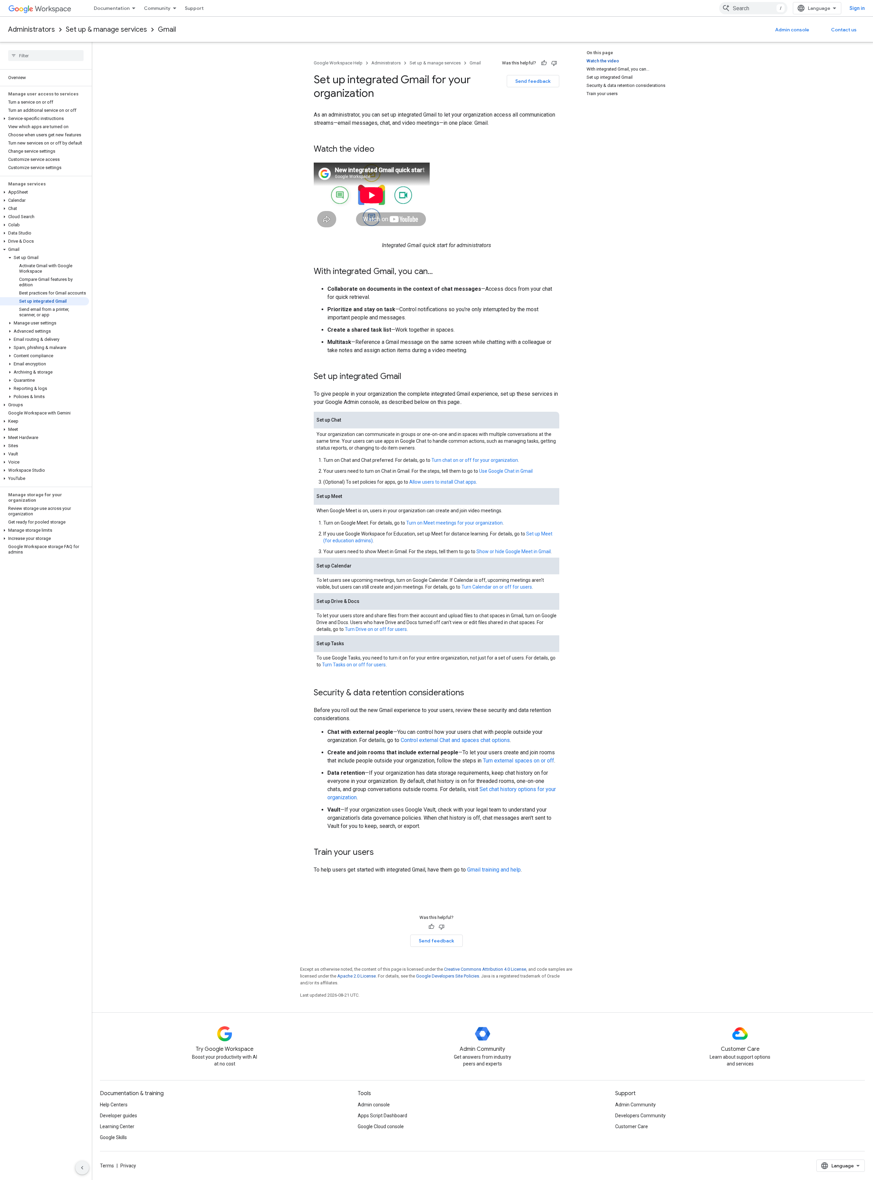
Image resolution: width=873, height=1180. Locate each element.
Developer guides (118, 1115)
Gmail (167, 29)
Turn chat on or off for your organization (474, 460)
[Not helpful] (554, 63)
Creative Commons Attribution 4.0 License (485, 969)
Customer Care (631, 1126)
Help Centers (114, 1104)
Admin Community (635, 1104)
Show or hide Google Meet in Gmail (513, 551)
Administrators (31, 29)
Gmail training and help (494, 869)
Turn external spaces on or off (518, 760)
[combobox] (753, 8)
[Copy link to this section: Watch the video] (381, 150)
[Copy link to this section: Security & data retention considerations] (471, 693)
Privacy (128, 1165)
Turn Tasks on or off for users (354, 664)
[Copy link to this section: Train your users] (380, 853)
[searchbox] (46, 55)
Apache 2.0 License (356, 976)
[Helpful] (544, 63)
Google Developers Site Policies (447, 976)
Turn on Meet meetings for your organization (454, 523)
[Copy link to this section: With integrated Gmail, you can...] (439, 272)
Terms (107, 1165)
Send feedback (533, 81)
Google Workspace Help (338, 62)
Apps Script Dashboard (382, 1115)
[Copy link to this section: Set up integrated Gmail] (408, 377)
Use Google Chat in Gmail (506, 471)
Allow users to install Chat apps (442, 482)
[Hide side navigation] (82, 1168)
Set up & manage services (106, 29)
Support (194, 8)
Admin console (792, 30)
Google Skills (113, 1137)
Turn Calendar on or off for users (496, 587)
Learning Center (117, 1126)
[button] (44, 119)
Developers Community (640, 1115)
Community (157, 8)
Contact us (844, 30)
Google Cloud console (381, 1126)
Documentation (112, 8)
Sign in (857, 8)
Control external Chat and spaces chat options (455, 740)
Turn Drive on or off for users (376, 629)
